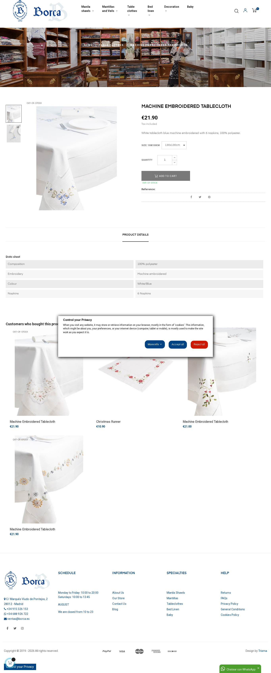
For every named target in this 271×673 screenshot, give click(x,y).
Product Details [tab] (135, 234)
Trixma (262, 650)
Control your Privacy (20, 667)
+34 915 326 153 (17, 608)
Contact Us (119, 603)
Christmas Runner (108, 422)
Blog (115, 609)
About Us (118, 592)
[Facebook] (7, 629)
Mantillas (172, 598)
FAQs (224, 598)
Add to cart (167, 176)
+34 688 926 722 (17, 613)
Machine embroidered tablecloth (32, 422)
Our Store (118, 598)
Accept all (178, 344)
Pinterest (209, 197)
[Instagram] (22, 629)
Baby (170, 614)
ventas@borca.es (18, 618)
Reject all (199, 344)
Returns (226, 592)
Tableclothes (175, 603)
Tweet (200, 197)
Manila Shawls (176, 592)
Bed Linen (173, 609)
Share (191, 197)
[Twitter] (15, 629)
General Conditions (233, 609)
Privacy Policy (229, 603)
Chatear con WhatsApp (241, 669)
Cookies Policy (230, 614)
